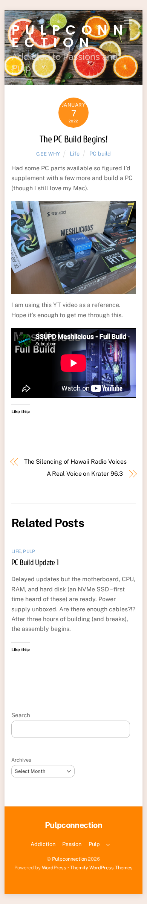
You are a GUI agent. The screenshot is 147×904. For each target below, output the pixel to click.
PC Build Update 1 (34, 562)
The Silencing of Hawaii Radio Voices (75, 461)
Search (20, 715)
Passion (71, 844)
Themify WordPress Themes (101, 867)
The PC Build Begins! (73, 139)
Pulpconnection (69, 859)
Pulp (29, 551)
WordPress (54, 867)
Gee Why (48, 154)
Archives (21, 760)
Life (75, 153)
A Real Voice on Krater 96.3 (85, 473)
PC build (100, 153)
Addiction (43, 844)
